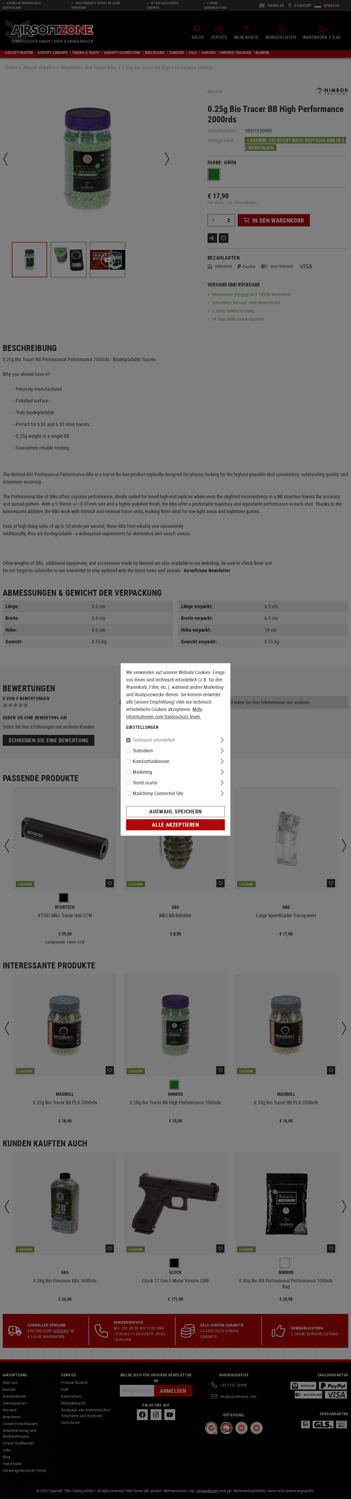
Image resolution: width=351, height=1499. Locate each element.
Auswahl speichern (175, 811)
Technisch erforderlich (154, 740)
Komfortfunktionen (151, 761)
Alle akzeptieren (175, 824)
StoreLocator (145, 782)
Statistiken (143, 750)
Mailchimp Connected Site (158, 793)
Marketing (142, 772)
